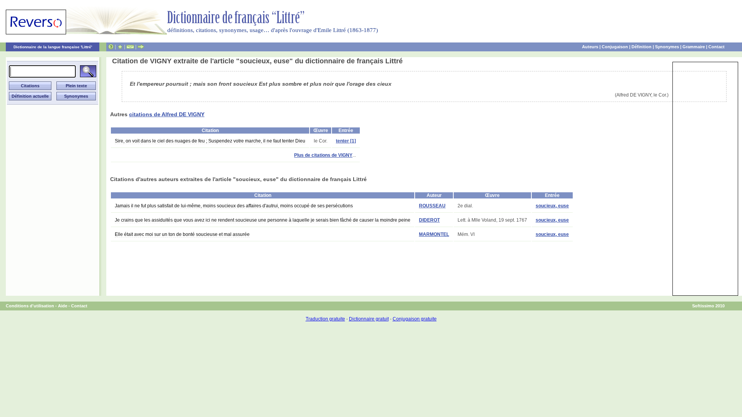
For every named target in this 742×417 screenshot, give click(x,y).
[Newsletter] (130, 46)
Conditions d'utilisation (30, 305)
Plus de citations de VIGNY (323, 155)
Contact (716, 46)
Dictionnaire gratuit (369, 319)
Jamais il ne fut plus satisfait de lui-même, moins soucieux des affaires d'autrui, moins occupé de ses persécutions (234, 205)
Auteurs (590, 46)
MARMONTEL (434, 234)
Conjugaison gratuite (415, 319)
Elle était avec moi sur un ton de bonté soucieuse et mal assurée (182, 234)
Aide (62, 305)
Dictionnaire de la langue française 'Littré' (53, 47)
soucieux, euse (552, 205)
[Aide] (111, 46)
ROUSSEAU (432, 205)
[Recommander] (141, 46)
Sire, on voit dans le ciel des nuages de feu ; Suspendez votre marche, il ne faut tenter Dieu (210, 141)
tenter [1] (346, 141)
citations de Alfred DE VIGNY (166, 114)
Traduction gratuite (325, 319)
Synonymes (667, 46)
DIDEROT (429, 220)
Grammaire (693, 46)
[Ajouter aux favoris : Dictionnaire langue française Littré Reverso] (120, 46)
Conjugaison (615, 46)
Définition (641, 46)
